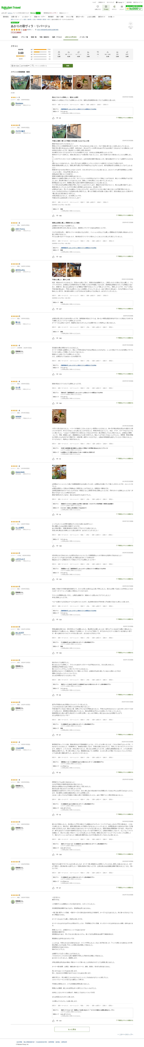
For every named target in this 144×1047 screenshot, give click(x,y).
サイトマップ (110, 2)
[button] (20, 82)
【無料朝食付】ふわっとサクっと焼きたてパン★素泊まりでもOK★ (78, 109)
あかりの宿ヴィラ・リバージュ (30, 26)
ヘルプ (94, 2)
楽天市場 (129, 2)
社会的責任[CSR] (41, 1042)
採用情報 (51, 1042)
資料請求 (64, 1042)
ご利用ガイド (101, 2)
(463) (71, 37)
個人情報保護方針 (29, 1042)
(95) (44, 37)
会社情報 (19, 1042)
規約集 (58, 1042)
